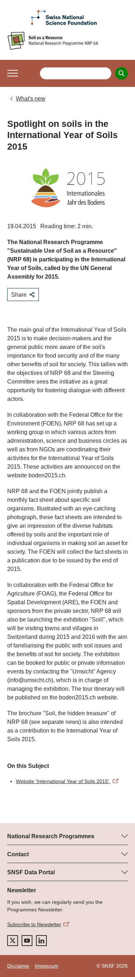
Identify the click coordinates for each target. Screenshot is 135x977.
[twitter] (12, 940)
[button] (12, 73)
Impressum (46, 966)
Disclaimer (18, 966)
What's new (30, 99)
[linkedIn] (41, 940)
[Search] (121, 73)
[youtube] (27, 940)
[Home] (67, 41)
